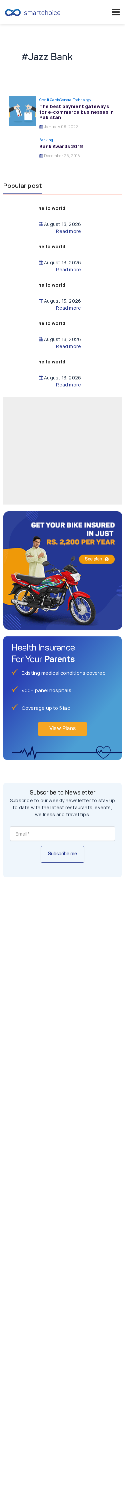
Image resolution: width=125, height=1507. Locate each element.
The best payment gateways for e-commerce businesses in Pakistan (76, 112)
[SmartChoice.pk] (32, 12)
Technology (82, 99)
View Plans (62, 728)
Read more (68, 231)
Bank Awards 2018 (61, 146)
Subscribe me (62, 854)
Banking (46, 139)
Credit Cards (49, 99)
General (66, 99)
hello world (51, 208)
